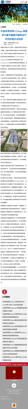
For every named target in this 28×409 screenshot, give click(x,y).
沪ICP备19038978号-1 (4, 396)
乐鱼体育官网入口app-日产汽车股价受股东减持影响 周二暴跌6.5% (15, 340)
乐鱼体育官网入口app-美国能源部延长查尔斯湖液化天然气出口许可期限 (15, 346)
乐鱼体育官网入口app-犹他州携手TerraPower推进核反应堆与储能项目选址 (14, 334)
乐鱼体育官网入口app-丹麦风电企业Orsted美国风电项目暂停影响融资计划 (14, 315)
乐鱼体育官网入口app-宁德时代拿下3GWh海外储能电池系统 (14, 358)
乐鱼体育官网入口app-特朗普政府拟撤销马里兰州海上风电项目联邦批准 (15, 352)
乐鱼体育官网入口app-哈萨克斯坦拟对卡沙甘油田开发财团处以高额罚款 (15, 328)
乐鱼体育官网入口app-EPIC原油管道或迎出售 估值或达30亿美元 (15, 309)
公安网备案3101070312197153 (6, 398)
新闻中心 (18, 24)
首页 (13, 24)
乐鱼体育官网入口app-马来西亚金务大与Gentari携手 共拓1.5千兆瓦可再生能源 (13, 303)
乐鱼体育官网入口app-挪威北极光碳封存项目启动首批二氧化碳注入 (15, 321)
